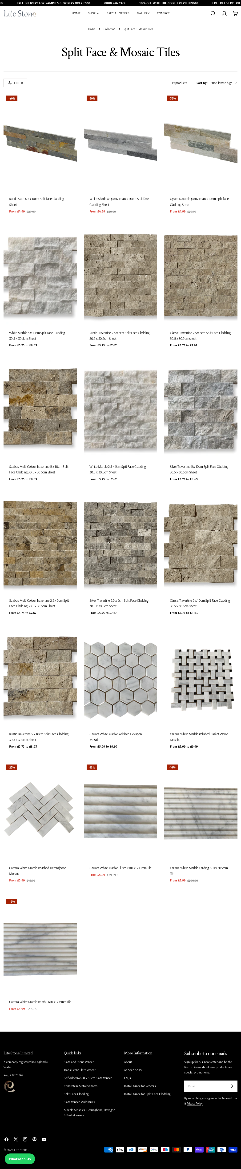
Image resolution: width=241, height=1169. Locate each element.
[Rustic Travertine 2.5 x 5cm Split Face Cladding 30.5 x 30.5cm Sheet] (120, 275)
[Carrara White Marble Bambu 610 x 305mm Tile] (40, 944)
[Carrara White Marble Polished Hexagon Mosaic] (120, 677)
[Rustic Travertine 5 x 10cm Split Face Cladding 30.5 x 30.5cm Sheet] (40, 677)
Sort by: (202, 83)
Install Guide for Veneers (140, 1086)
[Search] (213, 13)
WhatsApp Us (20, 1159)
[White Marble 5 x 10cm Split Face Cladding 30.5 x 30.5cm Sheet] (40, 275)
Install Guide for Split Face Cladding (147, 1094)
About (128, 1062)
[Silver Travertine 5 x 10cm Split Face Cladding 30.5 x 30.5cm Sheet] (200, 409)
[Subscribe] (232, 1086)
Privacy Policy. (195, 1103)
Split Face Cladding (76, 1094)
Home (91, 29)
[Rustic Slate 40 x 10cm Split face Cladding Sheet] (40, 141)
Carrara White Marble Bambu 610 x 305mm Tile (40, 1002)
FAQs (127, 1078)
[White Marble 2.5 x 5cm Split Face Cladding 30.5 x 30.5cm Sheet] (120, 409)
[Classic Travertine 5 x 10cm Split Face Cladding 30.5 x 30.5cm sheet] (200, 543)
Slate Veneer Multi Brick (79, 1102)
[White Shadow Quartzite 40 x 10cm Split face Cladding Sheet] (120, 141)
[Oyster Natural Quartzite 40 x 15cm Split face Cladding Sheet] (200, 141)
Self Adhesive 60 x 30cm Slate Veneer (88, 1078)
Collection (109, 29)
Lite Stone (21, 1150)
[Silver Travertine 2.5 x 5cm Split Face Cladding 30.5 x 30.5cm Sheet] (120, 543)
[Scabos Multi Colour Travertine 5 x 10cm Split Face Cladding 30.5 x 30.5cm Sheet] (40, 409)
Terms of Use (229, 1098)
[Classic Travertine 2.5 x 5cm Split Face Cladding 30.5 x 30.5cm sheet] (200, 275)
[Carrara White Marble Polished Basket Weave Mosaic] (200, 677)
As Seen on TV (133, 1070)
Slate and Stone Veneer (79, 1062)
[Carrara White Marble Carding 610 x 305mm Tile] (200, 810)
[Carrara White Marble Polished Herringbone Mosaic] (40, 810)
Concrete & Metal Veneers (80, 1086)
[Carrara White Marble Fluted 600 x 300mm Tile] (120, 810)
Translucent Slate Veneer (80, 1070)
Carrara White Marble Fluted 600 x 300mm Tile (120, 868)
